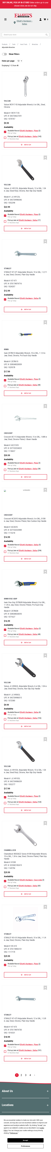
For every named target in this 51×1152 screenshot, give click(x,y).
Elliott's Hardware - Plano (29, 131)
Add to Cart (27, 145)
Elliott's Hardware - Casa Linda (31, 880)
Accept (25, 1140)
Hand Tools (23, 44)
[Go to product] (25, 86)
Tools (13, 44)
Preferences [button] (14, 1133)
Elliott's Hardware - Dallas (25, 22)
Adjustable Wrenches (8, 47)
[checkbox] (4, 54)
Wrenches (35, 44)
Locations (7, 1105)
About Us (7, 1091)
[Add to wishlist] (45, 74)
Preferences (25, 1146)
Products (4, 44)
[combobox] (25, 34)
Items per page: (8, 61)
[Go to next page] (35, 1075)
